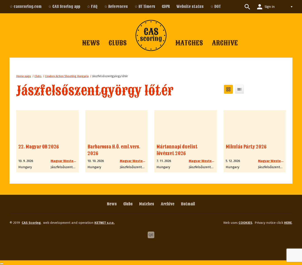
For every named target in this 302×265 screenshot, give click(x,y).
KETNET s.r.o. (104, 223)
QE (151, 235)
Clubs (38, 76)
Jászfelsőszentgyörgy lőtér (110, 76)
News (112, 204)
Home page (23, 76)
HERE (288, 223)
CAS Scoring (31, 223)
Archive (167, 204)
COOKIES (245, 223)
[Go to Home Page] (151, 35)
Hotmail (188, 204)
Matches (146, 204)
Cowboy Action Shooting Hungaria (67, 76)
